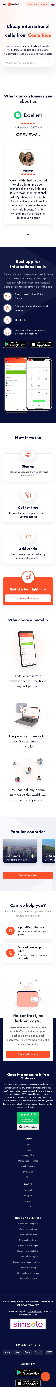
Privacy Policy (28, 1155)
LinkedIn (28, 1200)
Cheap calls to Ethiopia (28, 1245)
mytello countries (28, 1166)
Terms (28, 1149)
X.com (28, 1206)
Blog (28, 1177)
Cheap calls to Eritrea (28, 1278)
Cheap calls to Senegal (28, 1267)
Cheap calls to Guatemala (28, 1272)
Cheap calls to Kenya (28, 1240)
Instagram (28, 1195)
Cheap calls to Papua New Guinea (28, 1261)
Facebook (28, 1189)
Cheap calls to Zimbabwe (28, 1251)
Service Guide (28, 1171)
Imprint (28, 1144)
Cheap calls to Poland (28, 1234)
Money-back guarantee (28, 1160)
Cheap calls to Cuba (28, 1229)
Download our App (37, 4)
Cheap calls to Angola (28, 1256)
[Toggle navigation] (4, 4)
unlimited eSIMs (35, 1311)
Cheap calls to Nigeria (28, 1223)
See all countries (28, 875)
